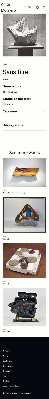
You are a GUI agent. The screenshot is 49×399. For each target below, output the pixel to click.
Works (5, 356)
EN (29, 7)
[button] (44, 7)
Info (4, 376)
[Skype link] (37, 7)
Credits (6, 381)
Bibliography (8, 366)
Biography (7, 371)
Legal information (10, 386)
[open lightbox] (24, 34)
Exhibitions (7, 361)
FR (25, 7)
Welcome (7, 351)
